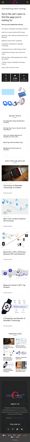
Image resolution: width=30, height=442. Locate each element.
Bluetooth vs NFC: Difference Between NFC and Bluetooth (15, 36)
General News (6, 138)
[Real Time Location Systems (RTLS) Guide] (15, 206)
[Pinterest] (12, 429)
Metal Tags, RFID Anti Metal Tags (13, 142)
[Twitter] (17, 429)
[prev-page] (4, 155)
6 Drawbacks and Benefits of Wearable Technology (12, 44)
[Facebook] (8, 429)
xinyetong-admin (7, 193)
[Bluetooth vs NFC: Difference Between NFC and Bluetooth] (15, 240)
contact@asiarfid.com (18, 418)
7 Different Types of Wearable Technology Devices (13, 63)
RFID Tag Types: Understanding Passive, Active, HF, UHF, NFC (14, 58)
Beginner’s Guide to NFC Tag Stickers (12, 40)
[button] (3, 2)
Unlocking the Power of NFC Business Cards (14, 49)
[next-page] (7, 155)
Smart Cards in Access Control (10, 67)
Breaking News (7, 183)
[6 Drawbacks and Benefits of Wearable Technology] (15, 306)
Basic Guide (6, 124)
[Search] (27, 2)
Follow (15, 74)
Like (6, 74)
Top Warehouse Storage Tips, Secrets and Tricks (13, 53)
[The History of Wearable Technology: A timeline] (15, 173)
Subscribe (24, 74)
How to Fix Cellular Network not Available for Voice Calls (12, 136)
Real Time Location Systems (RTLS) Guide (13, 32)
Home (3, 6)
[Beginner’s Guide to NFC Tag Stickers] (15, 273)
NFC (4, 282)
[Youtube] (21, 429)
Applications (6, 131)
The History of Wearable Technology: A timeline (15, 29)
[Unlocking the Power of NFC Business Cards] (21, 365)
